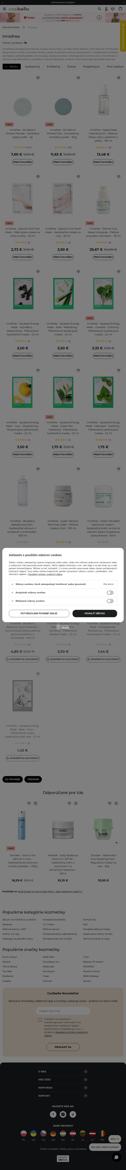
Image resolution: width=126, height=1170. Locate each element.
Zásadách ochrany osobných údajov (45, 574)
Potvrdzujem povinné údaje (39, 613)
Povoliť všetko (95, 613)
